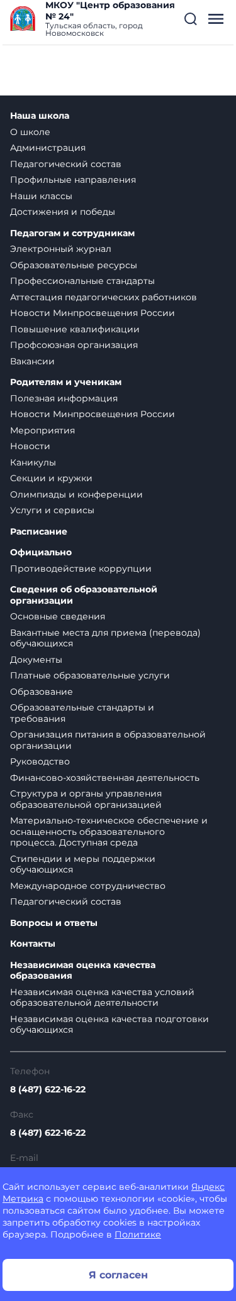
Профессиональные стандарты (82, 280)
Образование (41, 691)
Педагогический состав (65, 164)
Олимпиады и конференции (76, 494)
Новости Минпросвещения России (92, 312)
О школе (30, 132)
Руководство (40, 761)
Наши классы (41, 196)
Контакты (32, 944)
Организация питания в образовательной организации (108, 740)
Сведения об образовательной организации (83, 595)
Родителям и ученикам (65, 382)
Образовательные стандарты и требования (82, 713)
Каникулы (33, 462)
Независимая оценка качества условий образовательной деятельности (102, 997)
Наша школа (39, 116)
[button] (190, 18)
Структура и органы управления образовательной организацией (86, 799)
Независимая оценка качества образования (82, 971)
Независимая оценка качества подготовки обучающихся (109, 1024)
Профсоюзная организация (74, 345)
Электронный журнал (60, 248)
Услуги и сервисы (52, 510)
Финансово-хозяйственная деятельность (104, 777)
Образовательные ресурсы (73, 265)
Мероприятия (42, 430)
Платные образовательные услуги (90, 675)
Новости (30, 446)
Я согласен (118, 1275)
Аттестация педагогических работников (103, 297)
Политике (138, 1234)
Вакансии (32, 361)
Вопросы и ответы (54, 923)
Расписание (38, 531)
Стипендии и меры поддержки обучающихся (82, 864)
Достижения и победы (62, 211)
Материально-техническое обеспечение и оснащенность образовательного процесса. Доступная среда (109, 831)
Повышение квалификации (75, 329)
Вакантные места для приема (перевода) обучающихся (105, 638)
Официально (41, 552)
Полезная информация (64, 398)
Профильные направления (73, 179)
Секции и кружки (51, 478)
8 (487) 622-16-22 (48, 1089)
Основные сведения (57, 616)
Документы (36, 659)
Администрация (48, 147)
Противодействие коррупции (81, 568)
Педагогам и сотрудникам (72, 233)
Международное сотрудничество (88, 885)
